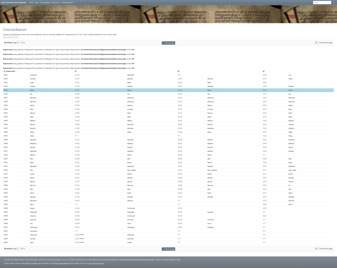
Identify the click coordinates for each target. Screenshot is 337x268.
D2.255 (180, 79)
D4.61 (6, 113)
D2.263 (180, 128)
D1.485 (77, 113)
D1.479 (77, 90)
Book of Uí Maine (31, 263)
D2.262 (180, 124)
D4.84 (6, 200)
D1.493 (77, 147)
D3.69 (265, 162)
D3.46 (265, 75)
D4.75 (6, 166)
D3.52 (265, 98)
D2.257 (180, 86)
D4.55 (6, 90)
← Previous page (168, 43)
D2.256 (180, 82)
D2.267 (180, 151)
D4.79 (6, 181)
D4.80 (6, 185)
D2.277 (180, 113)
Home (31, 2)
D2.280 (180, 139)
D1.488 (77, 124)
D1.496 (77, 159)
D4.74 (6, 162)
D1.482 (77, 101)
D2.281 (180, 155)
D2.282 (180, 174)
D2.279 (180, 208)
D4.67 (6, 136)
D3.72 (265, 174)
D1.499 (77, 170)
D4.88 (6, 216)
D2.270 (180, 166)
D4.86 (6, 208)
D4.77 (6, 174)
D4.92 (6, 231)
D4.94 (6, 238)
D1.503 (77, 185)
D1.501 (77, 178)
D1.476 (77, 79)
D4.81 (6, 189)
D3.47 (265, 79)
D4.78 (6, 178)
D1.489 (77, 128)
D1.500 (77, 174)
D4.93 (6, 235)
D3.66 (265, 151)
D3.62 (265, 136)
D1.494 (77, 151)
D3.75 (265, 185)
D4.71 (6, 151)
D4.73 (6, 159)
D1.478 (77, 86)
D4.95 (6, 242)
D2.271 (180, 170)
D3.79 (265, 200)
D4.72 (6, 155)
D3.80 (265, 204)
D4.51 (6, 75)
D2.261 (180, 120)
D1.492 (77, 143)
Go (334, 3)
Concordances (45, 2)
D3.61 (265, 132)
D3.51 (265, 94)
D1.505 (77, 193)
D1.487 (77, 120)
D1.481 (77, 98)
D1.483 (77, 105)
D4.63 (6, 120)
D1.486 (77, 117)
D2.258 (180, 90)
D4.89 (6, 219)
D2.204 (180, 219)
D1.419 (77, 235)
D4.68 (6, 139)
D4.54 (6, 86)
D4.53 (6, 82)
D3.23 (265, 208)
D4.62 (6, 117)
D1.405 (77, 219)
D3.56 (265, 113)
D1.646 (77, 208)
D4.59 (6, 105)
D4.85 (6, 204)
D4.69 (6, 143)
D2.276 (180, 109)
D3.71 (265, 170)
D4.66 (6, 132)
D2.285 (180, 185)
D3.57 (265, 117)
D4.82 (6, 193)
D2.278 (180, 117)
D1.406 (77, 223)
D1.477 (77, 82)
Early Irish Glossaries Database (13, 2)
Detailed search (67, 2)
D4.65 (6, 128)
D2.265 (180, 143)
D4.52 (6, 79)
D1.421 (77, 238)
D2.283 (180, 178)
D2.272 (180, 197)
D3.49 (265, 86)
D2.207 (180, 227)
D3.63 (265, 139)
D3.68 (265, 159)
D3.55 (265, 109)
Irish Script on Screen (95, 263)
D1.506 (77, 197)
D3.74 (265, 181)
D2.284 (180, 181)
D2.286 (180, 189)
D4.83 (6, 197)
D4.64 (6, 124)
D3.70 (265, 166)
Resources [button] (55, 2)
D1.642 (77, 200)
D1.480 (77, 94)
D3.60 (265, 128)
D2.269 (180, 162)
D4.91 (6, 227)
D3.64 (265, 143)
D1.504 (77, 189)
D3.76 (265, 189)
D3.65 (265, 147)
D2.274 (180, 94)
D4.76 (6, 170)
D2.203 (180, 212)
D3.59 (265, 124)
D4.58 (6, 101)
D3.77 (265, 193)
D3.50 (265, 90)
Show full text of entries (11, 37)
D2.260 (180, 105)
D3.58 (265, 120)
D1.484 (77, 109)
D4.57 (6, 98)
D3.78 (265, 197)
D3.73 (265, 178)
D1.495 (77, 155)
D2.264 (180, 132)
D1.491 (77, 139)
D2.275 (180, 101)
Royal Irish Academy (61, 263)
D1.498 (77, 166)
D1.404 (77, 212)
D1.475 (77, 75)
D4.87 (6, 212)
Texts (37, 2)
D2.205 (180, 223)
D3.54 (265, 105)
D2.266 (180, 147)
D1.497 (77, 162)
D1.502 (77, 181)
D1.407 (77, 227)
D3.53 (265, 101)
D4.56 (6, 94)
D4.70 (6, 147)
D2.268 (180, 159)
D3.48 (265, 82)
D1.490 (77, 132)
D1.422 (77, 242)
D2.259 (180, 98)
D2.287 (180, 193)
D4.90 (6, 223)
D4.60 (6, 109)
